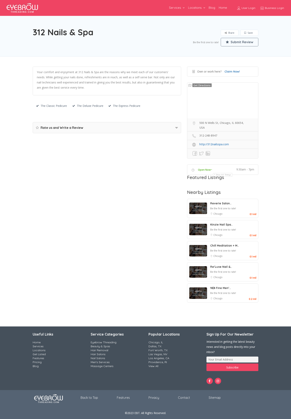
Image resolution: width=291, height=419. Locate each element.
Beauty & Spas (100, 346)
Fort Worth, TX (157, 350)
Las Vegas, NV (157, 354)
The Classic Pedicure (54, 106)
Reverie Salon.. (220, 203)
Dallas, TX (154, 346)
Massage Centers (102, 366)
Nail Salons (98, 358)
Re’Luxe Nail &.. (221, 267)
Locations (195, 8)
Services (175, 8)
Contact (184, 398)
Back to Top (89, 398)
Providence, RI (157, 362)
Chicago (218, 213)
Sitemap (215, 398)
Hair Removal (99, 350)
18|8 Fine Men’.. (220, 288)
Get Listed (39, 354)
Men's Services (100, 362)
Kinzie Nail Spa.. (221, 224)
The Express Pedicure (126, 106)
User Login (248, 8)
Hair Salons (98, 354)
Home (223, 8)
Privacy (153, 398)
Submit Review (241, 42)
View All (153, 366)
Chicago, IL (155, 342)
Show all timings (223, 175)
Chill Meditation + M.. (224, 245)
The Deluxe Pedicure (90, 106)
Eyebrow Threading (103, 342)
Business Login (274, 8)
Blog (212, 8)
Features (38, 358)
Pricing (37, 362)
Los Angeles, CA (158, 358)
